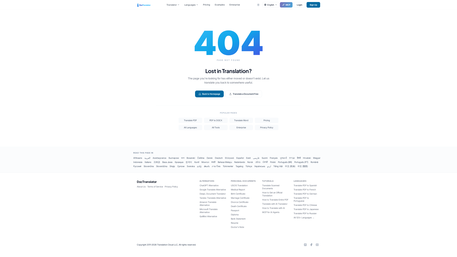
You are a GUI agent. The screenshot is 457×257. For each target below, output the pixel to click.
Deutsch (219, 158)
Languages (190, 5)
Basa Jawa (167, 162)
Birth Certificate (238, 194)
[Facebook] (311, 245)
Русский (137, 166)
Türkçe (249, 166)
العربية (147, 158)
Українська (259, 166)
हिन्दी (299, 158)
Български (174, 158)
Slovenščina (161, 166)
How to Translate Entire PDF (275, 199)
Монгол (205, 162)
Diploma (235, 214)
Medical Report (238, 189)
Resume (234, 223)
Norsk (250, 162)
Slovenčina (149, 166)
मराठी (213, 162)
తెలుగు (207, 166)
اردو (269, 166)
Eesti (248, 158)
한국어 (189, 162)
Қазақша (179, 162)
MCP (288, 5)
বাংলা (182, 158)
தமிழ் (199, 166)
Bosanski (191, 158)
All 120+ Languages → (304, 217)
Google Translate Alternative (213, 189)
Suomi (265, 158)
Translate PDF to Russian (305, 213)
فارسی (256, 158)
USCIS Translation (239, 185)
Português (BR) (285, 162)
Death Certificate (239, 206)
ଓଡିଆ (257, 162)
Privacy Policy (266, 127)
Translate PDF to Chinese (305, 205)
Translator (171, 5)
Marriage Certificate (240, 198)
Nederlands (239, 162)
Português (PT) (301, 162)
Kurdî (196, 162)
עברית (292, 158)
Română (314, 162)
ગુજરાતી (283, 158)
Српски (180, 166)
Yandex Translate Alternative (213, 198)
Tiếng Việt (278, 166)
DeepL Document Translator (213, 194)
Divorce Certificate (239, 202)
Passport (235, 210)
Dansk (210, 158)
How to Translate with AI (273, 208)
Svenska (191, 166)
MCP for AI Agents (270, 212)
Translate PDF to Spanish (305, 185)
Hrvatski (307, 158)
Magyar (316, 158)
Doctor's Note (237, 227)
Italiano (148, 162)
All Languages (190, 127)
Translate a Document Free (245, 94)
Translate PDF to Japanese (306, 209)
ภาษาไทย (216, 166)
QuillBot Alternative (208, 216)
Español (240, 158)
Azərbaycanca (159, 158)
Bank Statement (238, 218)
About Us (141, 186)
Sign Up (313, 5)
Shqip (172, 166)
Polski (273, 162)
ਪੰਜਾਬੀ (265, 162)
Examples (220, 4)
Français (274, 158)
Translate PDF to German (305, 194)
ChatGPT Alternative (209, 185)
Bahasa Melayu (225, 162)
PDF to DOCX (215, 120)
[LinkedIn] (305, 245)
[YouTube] (317, 245)
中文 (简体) (290, 166)
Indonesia (137, 162)
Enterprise (234, 4)
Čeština (200, 158)
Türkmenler (228, 166)
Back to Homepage (211, 94)
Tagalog (239, 166)
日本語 (157, 162)
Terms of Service (155, 186)
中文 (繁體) (303, 166)
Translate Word (241, 120)
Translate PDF (190, 120)
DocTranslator (147, 182)
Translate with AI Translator (274, 204)
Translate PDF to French (305, 189)
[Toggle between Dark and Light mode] (258, 5)
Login (299, 5)
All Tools (216, 127)
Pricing (206, 4)
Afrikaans (137, 158)
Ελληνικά (229, 158)
